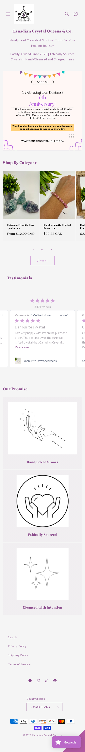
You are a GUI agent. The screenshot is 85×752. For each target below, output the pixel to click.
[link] (42, 361)
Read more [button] (22, 347)
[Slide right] (51, 249)
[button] (8, 14)
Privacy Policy (17, 646)
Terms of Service (19, 664)
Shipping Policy (18, 655)
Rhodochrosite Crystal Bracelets (57, 226)
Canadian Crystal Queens (47, 735)
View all (42, 260)
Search (12, 637)
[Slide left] (33, 249)
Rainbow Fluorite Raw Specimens (20, 226)
